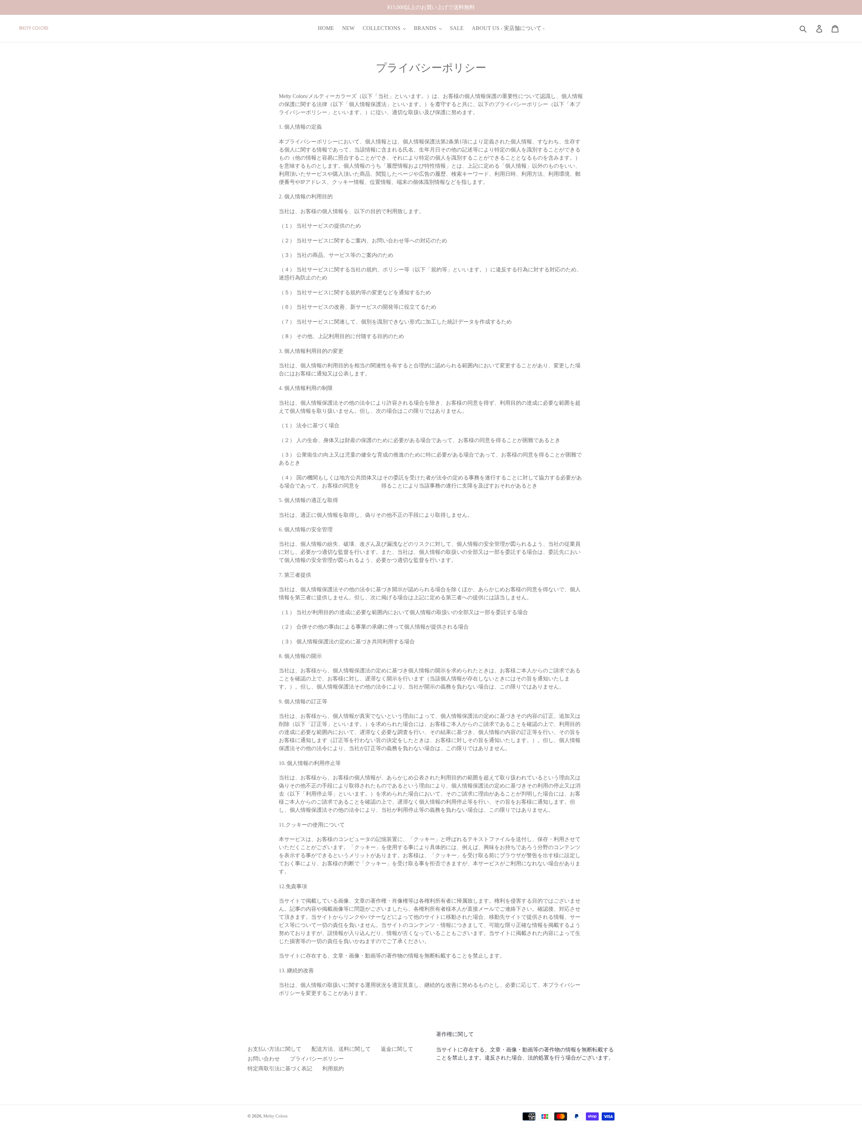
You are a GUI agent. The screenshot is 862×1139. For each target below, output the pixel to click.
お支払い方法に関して (274, 1049)
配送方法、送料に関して (341, 1049)
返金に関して (397, 1049)
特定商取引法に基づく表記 (279, 1068)
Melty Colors (275, 1115)
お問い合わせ (263, 1059)
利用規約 (333, 1068)
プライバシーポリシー (317, 1059)
